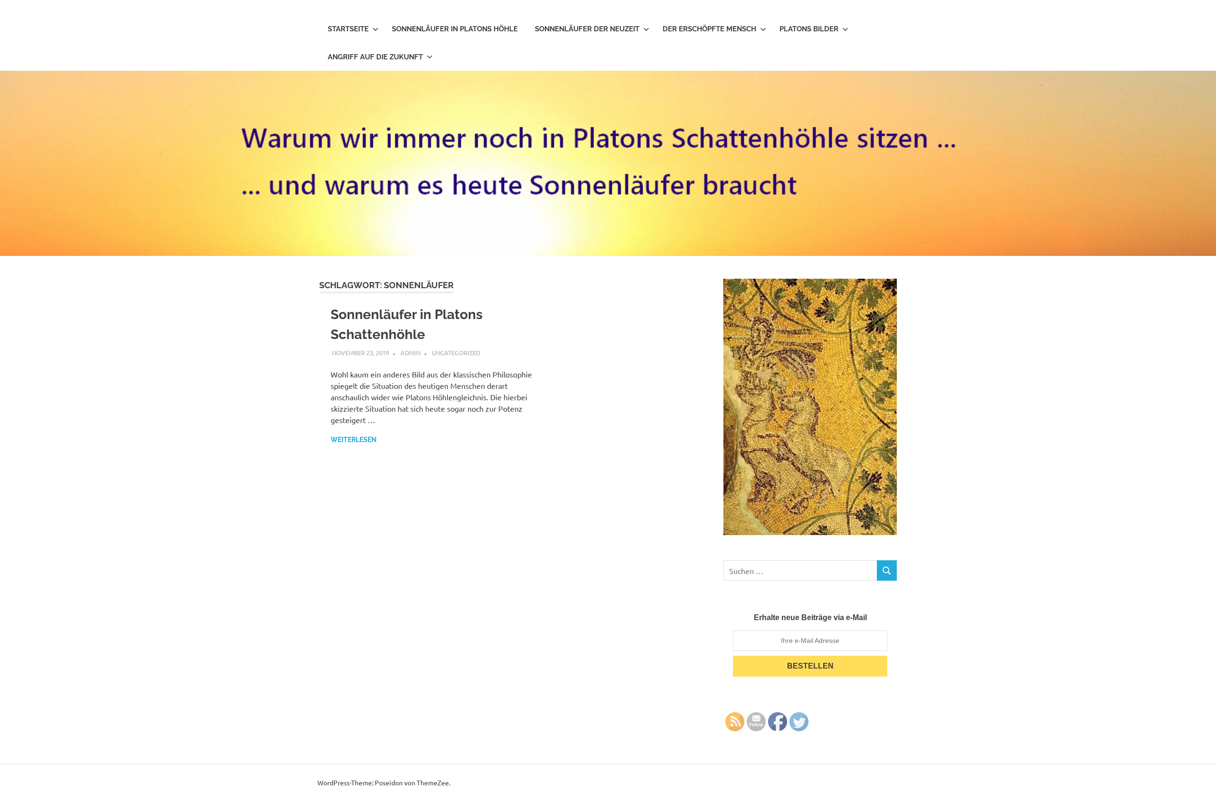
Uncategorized (456, 353)
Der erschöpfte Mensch (709, 29)
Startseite (348, 29)
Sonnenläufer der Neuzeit (587, 29)
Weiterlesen (354, 439)
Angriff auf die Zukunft (375, 57)
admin (410, 353)
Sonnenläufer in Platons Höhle (455, 29)
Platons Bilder (808, 29)
